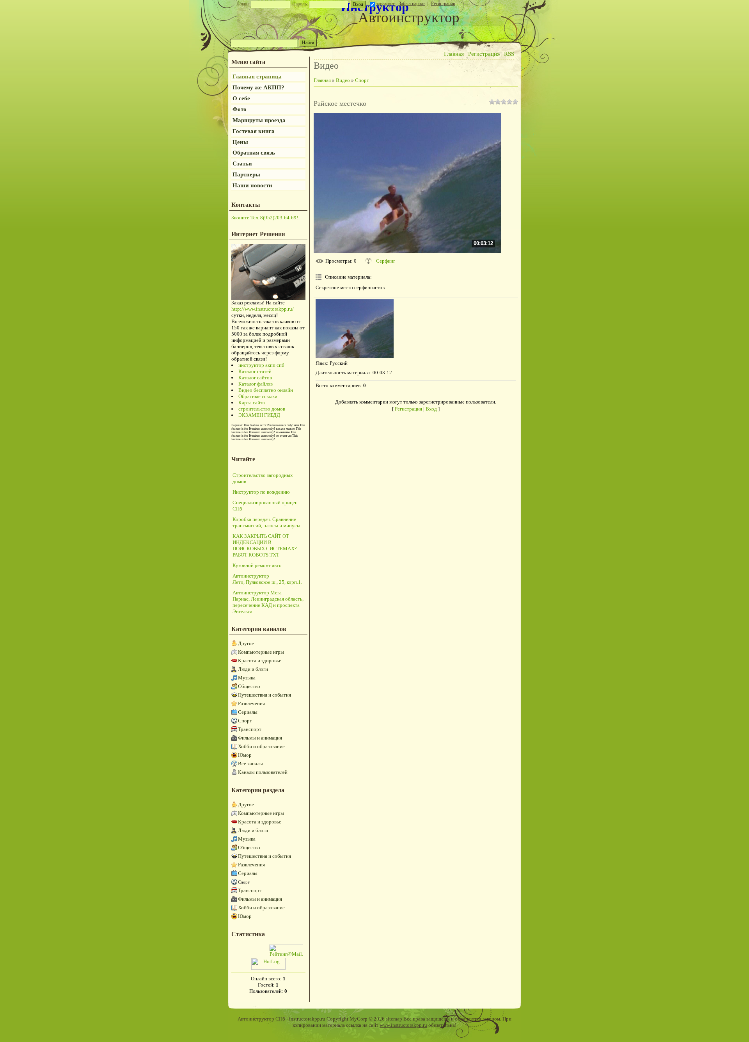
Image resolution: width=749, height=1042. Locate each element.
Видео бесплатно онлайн (265, 390)
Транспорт (249, 729)
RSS (509, 54)
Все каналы (250, 763)
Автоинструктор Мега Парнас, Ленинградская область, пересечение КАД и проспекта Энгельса (268, 602)
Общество (249, 686)
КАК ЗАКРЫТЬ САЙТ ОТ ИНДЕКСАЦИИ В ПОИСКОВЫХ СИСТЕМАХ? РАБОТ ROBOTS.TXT (265, 545)
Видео (343, 80)
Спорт (245, 721)
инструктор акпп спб (261, 365)
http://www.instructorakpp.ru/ (262, 309)
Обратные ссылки (257, 396)
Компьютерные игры (261, 652)
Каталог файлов (255, 384)
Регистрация (443, 3)
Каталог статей (255, 371)
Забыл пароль (412, 3)
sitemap (394, 1019)
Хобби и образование (261, 746)
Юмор (245, 755)
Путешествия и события (264, 695)
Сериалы (247, 712)
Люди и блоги (253, 669)
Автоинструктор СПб (261, 1019)
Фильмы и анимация (260, 738)
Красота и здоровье (259, 660)
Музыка (247, 678)
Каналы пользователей (263, 772)
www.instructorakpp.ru (403, 1025)
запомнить (386, 4)
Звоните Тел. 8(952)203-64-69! (264, 217)
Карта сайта (251, 402)
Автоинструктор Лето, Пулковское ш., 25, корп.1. (267, 579)
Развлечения (251, 703)
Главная (454, 54)
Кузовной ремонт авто (257, 565)
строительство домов (261, 409)
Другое (246, 643)
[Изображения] (355, 328)
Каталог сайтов (255, 378)
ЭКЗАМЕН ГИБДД (259, 415)
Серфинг (385, 261)
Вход (431, 409)
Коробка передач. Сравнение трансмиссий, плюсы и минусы (266, 522)
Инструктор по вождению (261, 492)
